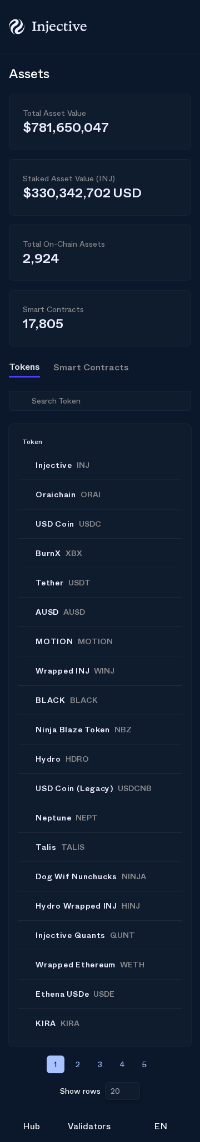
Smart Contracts (91, 367)
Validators (89, 1126)
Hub (31, 1126)
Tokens (24, 366)
